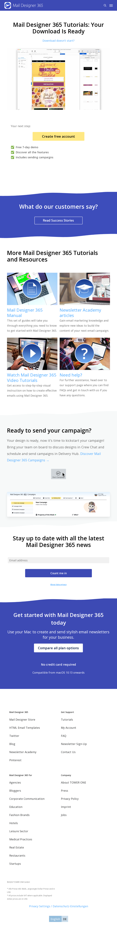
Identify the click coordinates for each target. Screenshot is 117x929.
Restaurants (17, 855)
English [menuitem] (55, 919)
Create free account (58, 136)
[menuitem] (55, 919)
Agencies (15, 782)
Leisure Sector (18, 831)
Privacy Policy (70, 799)
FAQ (63, 736)
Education (15, 807)
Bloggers (15, 790)
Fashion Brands (19, 815)
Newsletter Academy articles (80, 312)
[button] (111, 5)
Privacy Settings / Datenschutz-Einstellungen (58, 906)
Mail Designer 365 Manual (25, 312)
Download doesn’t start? (58, 40)
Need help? (71, 375)
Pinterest (15, 760)
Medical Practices (20, 839)
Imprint (66, 807)
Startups (15, 863)
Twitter (14, 736)
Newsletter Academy (22, 752)
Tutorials (67, 719)
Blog (12, 744)
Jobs (64, 815)
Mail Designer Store (22, 719)
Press (64, 790)
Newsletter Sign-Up (74, 744)
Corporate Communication (26, 799)
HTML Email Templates (24, 727)
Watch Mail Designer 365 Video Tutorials (31, 377)
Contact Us (68, 752)
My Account (68, 727)
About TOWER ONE (73, 782)
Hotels (13, 823)
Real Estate (16, 847)
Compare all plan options (58, 648)
